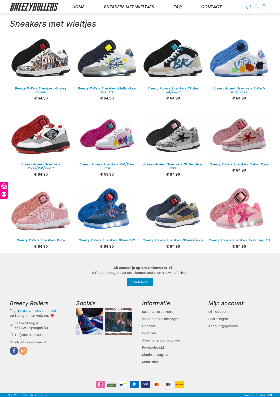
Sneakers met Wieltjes (129, 7)
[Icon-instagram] (23, 351)
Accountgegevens (223, 326)
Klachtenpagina (155, 354)
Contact (211, 7)
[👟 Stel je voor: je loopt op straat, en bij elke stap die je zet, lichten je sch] (89, 320)
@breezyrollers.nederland (36, 311)
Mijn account (218, 311)
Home (78, 7)
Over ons (149, 333)
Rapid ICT (266, 395)
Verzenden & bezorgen (160, 319)
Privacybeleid (153, 347)
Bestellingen (218, 319)
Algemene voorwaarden (161, 340)
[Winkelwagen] (264, 6)
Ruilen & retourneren (158, 311)
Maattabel (150, 362)
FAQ (177, 7)
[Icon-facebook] (14, 351)
